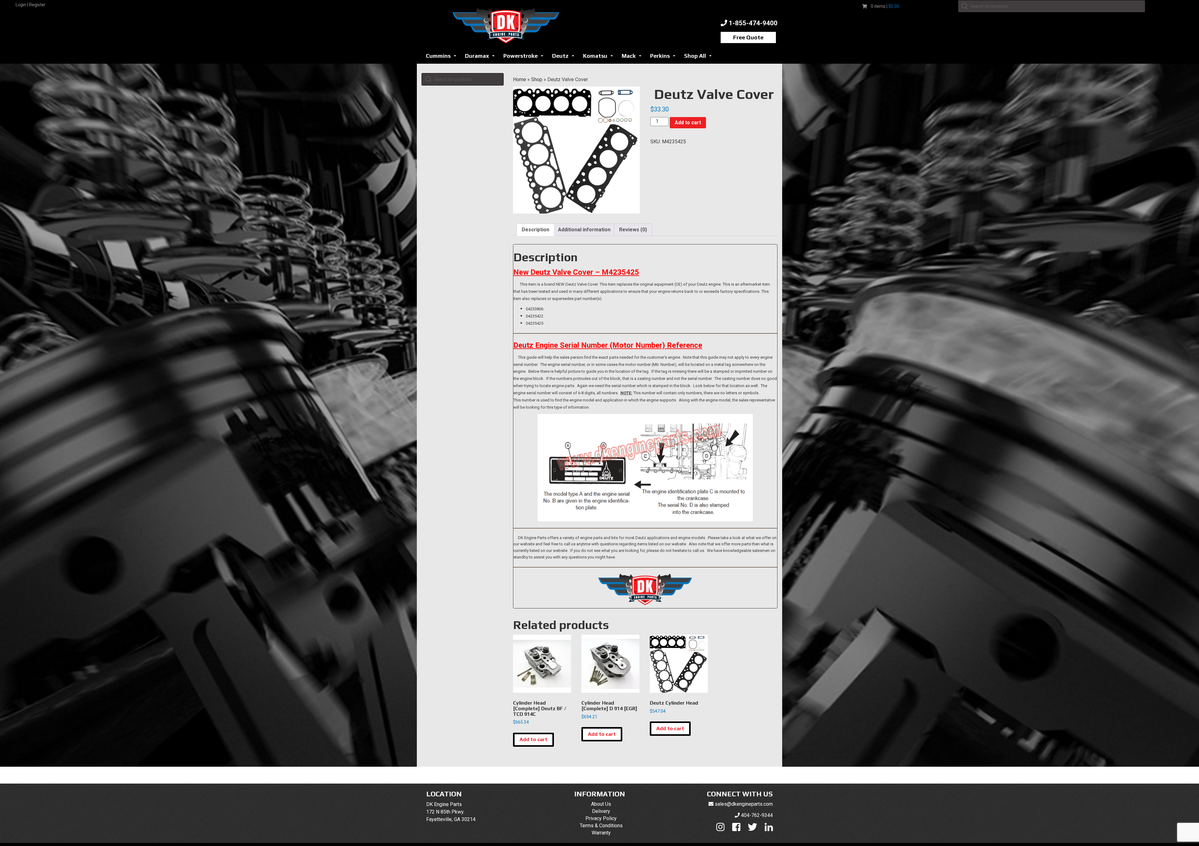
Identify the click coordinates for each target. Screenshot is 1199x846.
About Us (601, 804)
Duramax (481, 57)
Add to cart (688, 122)
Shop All (699, 57)
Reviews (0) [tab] (633, 230)
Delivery (601, 811)
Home (519, 79)
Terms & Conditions (601, 826)
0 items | (885, 6)
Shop (536, 79)
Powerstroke (525, 57)
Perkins (664, 57)
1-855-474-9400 (753, 23)
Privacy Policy (601, 818)
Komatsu (599, 57)
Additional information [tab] (584, 230)
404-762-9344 (757, 815)
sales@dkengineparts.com (744, 804)
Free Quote (748, 37)
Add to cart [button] (533, 739)
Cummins (443, 57)
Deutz (565, 57)
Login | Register (31, 4)
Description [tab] (535, 230)
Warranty (601, 833)
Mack (633, 57)
